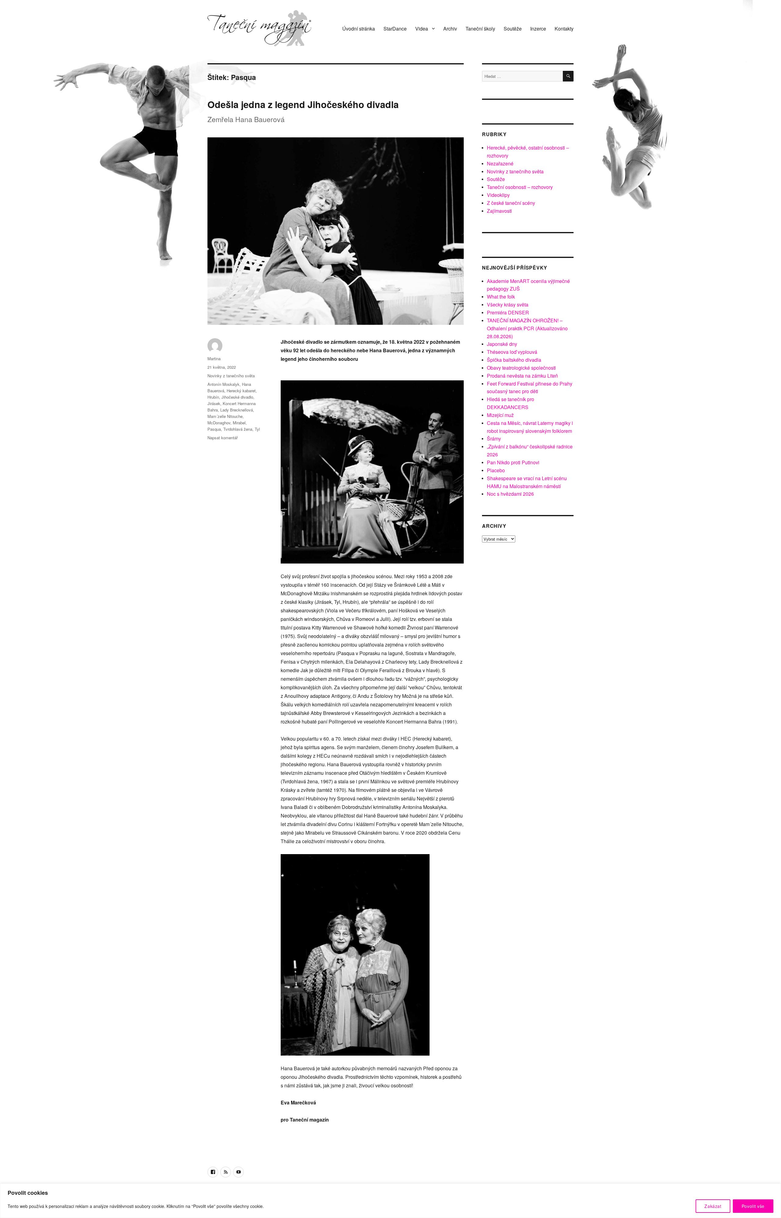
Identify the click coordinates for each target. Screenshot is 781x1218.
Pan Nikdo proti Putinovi (513, 462)
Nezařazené (500, 163)
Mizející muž (500, 415)
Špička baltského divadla (514, 359)
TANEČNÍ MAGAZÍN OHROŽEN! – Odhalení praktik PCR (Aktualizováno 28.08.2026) (527, 328)
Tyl (257, 429)
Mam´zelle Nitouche (225, 416)
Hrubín (213, 397)
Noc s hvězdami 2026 (510, 493)
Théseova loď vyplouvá (512, 351)
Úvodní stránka (358, 28)
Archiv (450, 28)
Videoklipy (498, 194)
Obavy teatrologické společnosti (521, 367)
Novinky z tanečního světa (231, 376)
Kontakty (564, 28)
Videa (421, 28)
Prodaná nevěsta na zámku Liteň (522, 375)
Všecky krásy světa (507, 304)
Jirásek (213, 403)
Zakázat (713, 1206)
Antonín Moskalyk (223, 384)
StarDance (395, 28)
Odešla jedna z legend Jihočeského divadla (303, 104)
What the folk (501, 296)
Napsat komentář (222, 437)
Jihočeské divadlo (237, 397)
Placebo (496, 470)
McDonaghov (218, 423)
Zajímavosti (499, 210)
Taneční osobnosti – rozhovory (520, 186)
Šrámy (494, 438)
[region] (390, 1201)
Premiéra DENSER (508, 312)
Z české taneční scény (511, 202)
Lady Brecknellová (236, 410)
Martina (214, 358)
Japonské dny (502, 343)
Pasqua (214, 429)
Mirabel (239, 423)
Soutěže (513, 28)
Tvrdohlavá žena (237, 429)
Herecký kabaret (241, 390)
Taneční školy (480, 28)
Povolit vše (753, 1206)
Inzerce (538, 28)
